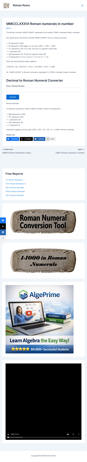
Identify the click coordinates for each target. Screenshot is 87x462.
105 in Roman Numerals (15, 195)
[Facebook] (3, 220)
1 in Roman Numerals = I (15, 180)
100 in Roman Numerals (15, 188)
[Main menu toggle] (82, 5)
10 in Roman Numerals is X (16, 184)
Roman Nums (21, 5)
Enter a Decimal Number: (15, 86)
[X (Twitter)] (3, 226)
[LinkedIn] (3, 232)
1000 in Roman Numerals (15, 191)
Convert (13, 97)
